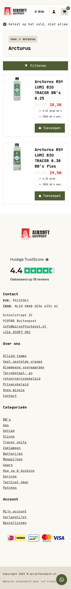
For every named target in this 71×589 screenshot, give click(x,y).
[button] (50, 128)
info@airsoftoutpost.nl (24, 326)
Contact (10, 396)
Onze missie (14, 390)
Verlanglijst (15, 517)
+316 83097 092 (17, 332)
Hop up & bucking (19, 471)
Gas (6, 425)
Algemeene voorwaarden (23, 367)
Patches (10, 488)
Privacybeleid (16, 384)
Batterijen (13, 454)
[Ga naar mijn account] (54, 12)
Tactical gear (16, 482)
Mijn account (15, 511)
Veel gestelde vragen (22, 362)
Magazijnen (13, 459)
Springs (10, 476)
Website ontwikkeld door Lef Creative (31, 581)
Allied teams (15, 356)
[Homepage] (15, 11)
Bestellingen (15, 523)
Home (13, 39)
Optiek (9, 431)
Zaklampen (12, 448)
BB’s (7, 419)
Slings (9, 436)
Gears (8, 465)
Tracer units (15, 442)
